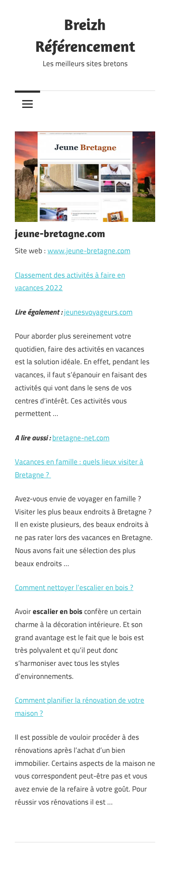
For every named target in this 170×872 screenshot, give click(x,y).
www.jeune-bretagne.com (89, 250)
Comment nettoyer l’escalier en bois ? (74, 587)
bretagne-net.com (80, 437)
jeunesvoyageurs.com (98, 312)
